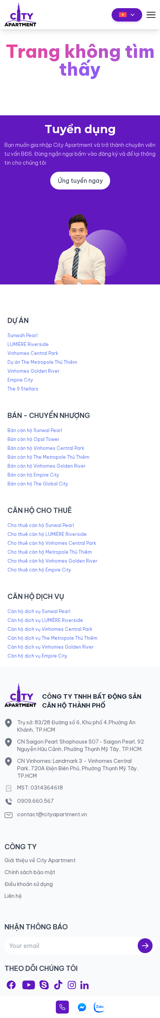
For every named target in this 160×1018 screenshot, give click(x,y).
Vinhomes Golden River (33, 371)
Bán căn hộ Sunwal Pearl (34, 430)
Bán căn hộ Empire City (33, 475)
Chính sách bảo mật (29, 872)
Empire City (20, 380)
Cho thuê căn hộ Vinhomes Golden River (52, 561)
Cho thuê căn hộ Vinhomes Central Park (51, 543)
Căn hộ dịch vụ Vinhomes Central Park (49, 629)
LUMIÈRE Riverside (28, 344)
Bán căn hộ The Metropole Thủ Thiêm (48, 457)
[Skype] (44, 984)
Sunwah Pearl (22, 335)
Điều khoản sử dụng (28, 884)
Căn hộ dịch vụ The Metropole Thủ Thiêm (52, 638)
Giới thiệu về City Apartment (40, 860)
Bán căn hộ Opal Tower (33, 439)
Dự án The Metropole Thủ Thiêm (42, 362)
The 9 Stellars (22, 389)
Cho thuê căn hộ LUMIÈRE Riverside (47, 534)
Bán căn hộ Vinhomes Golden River (46, 466)
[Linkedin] (84, 985)
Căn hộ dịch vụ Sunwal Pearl (38, 611)
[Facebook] (11, 984)
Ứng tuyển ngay (80, 180)
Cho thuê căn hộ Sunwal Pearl (40, 525)
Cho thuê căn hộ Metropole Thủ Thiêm (49, 552)
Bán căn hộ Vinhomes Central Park (45, 448)
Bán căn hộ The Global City (37, 484)
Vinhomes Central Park (32, 353)
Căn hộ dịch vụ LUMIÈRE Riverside (45, 620)
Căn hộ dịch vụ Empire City (37, 656)
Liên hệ (13, 896)
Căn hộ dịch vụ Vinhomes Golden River (50, 647)
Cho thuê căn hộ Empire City (39, 570)
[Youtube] (28, 985)
